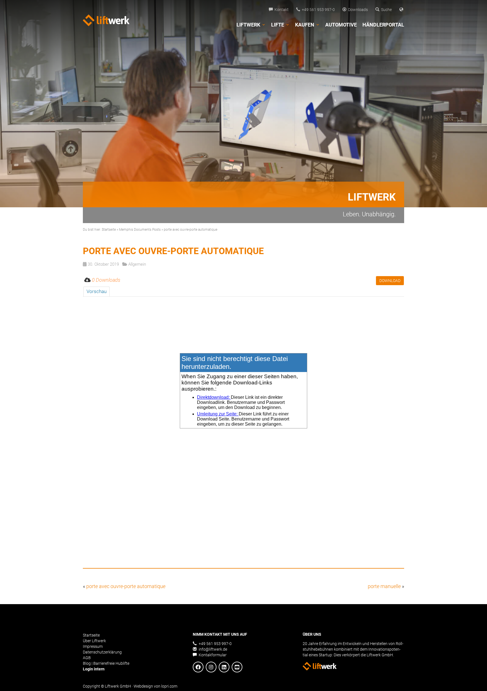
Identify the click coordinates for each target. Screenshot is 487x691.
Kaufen (304, 25)
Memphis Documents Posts (140, 230)
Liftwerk (248, 25)
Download (389, 280)
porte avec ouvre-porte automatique (125, 586)
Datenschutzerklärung (102, 652)
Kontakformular (212, 655)
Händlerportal (383, 25)
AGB (87, 657)
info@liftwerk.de (212, 649)
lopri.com (169, 686)
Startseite (109, 230)
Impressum (93, 646)
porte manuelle (384, 586)
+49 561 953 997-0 (317, 9)
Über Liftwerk (94, 641)
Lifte (277, 25)
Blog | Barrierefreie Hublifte (106, 663)
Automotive (341, 25)
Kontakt (281, 9)
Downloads (357, 9)
